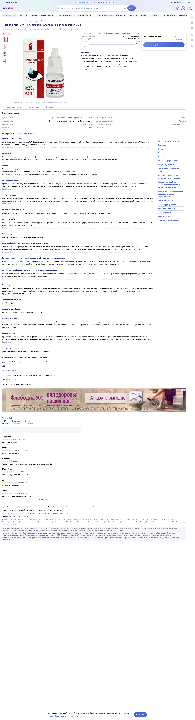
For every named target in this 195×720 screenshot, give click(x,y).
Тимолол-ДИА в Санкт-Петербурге (28, 519)
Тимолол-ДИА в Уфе (146, 519)
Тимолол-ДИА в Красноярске (87, 522)
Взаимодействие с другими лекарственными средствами (169, 176)
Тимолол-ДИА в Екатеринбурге (48, 522)
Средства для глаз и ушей (32, 21)
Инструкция (33, 107)
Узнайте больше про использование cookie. (65, 716)
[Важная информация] (192, 40)
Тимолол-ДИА (44, 21)
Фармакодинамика (165, 200)
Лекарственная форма (167, 208)
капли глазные (87, 124)
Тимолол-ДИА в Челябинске (155, 522)
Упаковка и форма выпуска (168, 161)
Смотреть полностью (24, 134)
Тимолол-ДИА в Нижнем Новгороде (127, 519)
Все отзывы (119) (42, 499)
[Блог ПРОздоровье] (192, 28)
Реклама (183, 390)
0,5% (91, 127)
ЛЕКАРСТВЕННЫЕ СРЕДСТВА (16, 21)
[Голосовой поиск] (125, 8)
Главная (4, 21)
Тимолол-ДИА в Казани (121, 522)
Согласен (140, 714)
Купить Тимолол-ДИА (9, 519)
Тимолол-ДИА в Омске (107, 519)
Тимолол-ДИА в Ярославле (11, 524)
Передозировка (164, 216)
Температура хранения (167, 204)
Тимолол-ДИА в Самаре (137, 522)
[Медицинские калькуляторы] (192, 34)
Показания (162, 145)
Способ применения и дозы (169, 141)
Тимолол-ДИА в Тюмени (10, 522)
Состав (160, 149)
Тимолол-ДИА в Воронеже (90, 519)
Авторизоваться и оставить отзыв (17, 430)
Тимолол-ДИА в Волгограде (28, 522)
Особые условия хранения (168, 220)
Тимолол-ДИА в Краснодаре (50, 519)
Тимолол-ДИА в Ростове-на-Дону (165, 519)
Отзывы (49, 107)
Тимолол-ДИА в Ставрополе (175, 522)
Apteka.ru (29, 529)
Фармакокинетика (165, 212)
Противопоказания (165, 153)
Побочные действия (166, 164)
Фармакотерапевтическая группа (168, 169)
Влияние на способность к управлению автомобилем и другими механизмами (169, 184)
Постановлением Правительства (123, 533)
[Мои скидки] (192, 23)
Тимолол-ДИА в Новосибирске (70, 519)
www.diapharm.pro (13, 370)
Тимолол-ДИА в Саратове (68, 522)
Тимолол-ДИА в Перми (105, 522)
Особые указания (165, 157)
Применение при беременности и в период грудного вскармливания (170, 194)
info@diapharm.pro (13, 379)
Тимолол (182, 121)
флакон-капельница (178, 124)
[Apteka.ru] (10, 8)
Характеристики (13, 107)
